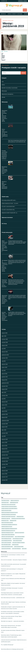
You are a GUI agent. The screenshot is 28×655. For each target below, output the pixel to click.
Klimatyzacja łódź (13, 520)
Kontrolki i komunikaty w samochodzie (9, 87)
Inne (3, 81)
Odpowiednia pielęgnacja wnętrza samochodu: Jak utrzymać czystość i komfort (4, 299)
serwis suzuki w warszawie (6, 542)
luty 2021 (4, 408)
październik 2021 (5, 383)
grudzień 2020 (5, 414)
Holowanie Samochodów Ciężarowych (8, 516)
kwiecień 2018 (5, 470)
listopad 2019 (4, 448)
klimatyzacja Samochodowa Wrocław (18, 518)
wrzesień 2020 (5, 423)
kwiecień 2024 (5, 351)
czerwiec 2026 (5, 339)
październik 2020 (5, 420)
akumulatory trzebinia (5, 500)
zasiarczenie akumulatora (6, 548)
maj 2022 (4, 361)
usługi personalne (15, 544)
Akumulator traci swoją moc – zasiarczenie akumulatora (12, 621)
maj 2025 (4, 348)
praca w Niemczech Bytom (19, 536)
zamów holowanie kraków (18, 546)
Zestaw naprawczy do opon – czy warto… (10, 203)
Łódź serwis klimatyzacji (16, 548)
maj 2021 (4, 398)
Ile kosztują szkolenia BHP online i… (9, 200)
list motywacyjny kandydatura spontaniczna (9, 524)
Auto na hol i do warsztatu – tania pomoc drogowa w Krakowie (14, 559)
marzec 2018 (4, 473)
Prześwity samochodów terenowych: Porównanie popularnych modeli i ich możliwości (4, 154)
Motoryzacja (4, 90)
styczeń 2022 (4, 373)
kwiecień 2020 (5, 439)
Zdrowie (3, 97)
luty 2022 (4, 370)
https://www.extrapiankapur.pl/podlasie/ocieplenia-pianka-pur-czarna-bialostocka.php (17, 141)
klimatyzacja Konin (20, 516)
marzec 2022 (4, 367)
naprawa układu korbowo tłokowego (8, 534)
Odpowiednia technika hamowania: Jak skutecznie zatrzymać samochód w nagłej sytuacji (4, 116)
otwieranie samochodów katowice (8, 536)
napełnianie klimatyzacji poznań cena (8, 530)
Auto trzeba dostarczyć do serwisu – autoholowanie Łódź (12, 597)
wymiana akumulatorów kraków (7, 546)
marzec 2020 (4, 442)
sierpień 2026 (4, 332)
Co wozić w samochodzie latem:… (9, 206)
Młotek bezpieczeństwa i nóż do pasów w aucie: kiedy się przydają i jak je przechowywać (4, 246)
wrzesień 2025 (5, 342)
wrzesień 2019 (5, 454)
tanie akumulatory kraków (6, 544)
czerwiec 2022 (5, 358)
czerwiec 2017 (5, 480)
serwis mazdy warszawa (17, 540)
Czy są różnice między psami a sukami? (3, 57)
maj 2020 (4, 436)
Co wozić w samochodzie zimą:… (8, 209)
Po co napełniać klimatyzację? (7, 644)
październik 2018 (5, 458)
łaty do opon (24, 548)
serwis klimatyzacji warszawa (18, 538)
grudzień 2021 (5, 376)
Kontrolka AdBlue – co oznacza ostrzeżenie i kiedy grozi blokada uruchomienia (4, 316)
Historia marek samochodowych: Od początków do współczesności (4, 133)
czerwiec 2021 (5, 395)
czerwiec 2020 (5, 433)
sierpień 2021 (4, 389)
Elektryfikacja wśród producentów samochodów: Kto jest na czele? (4, 170)
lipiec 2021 (4, 392)
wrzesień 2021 (5, 386)
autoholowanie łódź (5, 502)
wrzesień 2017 (5, 476)
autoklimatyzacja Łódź (14, 502)
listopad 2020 (4, 417)
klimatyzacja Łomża (5, 520)
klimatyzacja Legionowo (6, 518)
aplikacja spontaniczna (15, 500)
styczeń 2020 (4, 445)
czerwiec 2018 (5, 464)
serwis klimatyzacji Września (7, 540)
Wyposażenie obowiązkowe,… (8, 94)
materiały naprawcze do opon (7, 526)
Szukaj (25, 10)
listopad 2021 (4, 379)
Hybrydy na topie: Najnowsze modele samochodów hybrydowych (4, 185)
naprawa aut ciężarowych (19, 532)
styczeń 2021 (4, 411)
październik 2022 (5, 354)
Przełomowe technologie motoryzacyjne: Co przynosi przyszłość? (4, 283)
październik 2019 (5, 451)
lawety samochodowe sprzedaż (7, 522)
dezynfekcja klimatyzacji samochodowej (9, 514)
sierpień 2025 (4, 345)
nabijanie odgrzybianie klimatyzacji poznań (9, 528)
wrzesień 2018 (5, 461)
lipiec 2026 (4, 336)
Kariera (3, 84)
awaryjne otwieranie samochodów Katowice (9, 508)
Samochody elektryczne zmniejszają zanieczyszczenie (12, 649)
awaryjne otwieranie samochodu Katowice (9, 506)
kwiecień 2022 (5, 364)
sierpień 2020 (4, 426)
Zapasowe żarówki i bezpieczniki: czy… (10, 212)
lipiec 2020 (4, 429)
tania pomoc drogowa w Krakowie (18, 542)
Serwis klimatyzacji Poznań (6, 538)
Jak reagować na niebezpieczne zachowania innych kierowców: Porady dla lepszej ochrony (4, 266)
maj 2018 (4, 467)
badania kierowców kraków (6, 510)
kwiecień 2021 (5, 401)
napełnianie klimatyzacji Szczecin (7, 532)
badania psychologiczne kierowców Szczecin (10, 512)
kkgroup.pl (5, 493)
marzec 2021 (4, 404)
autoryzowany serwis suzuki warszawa (8, 504)
